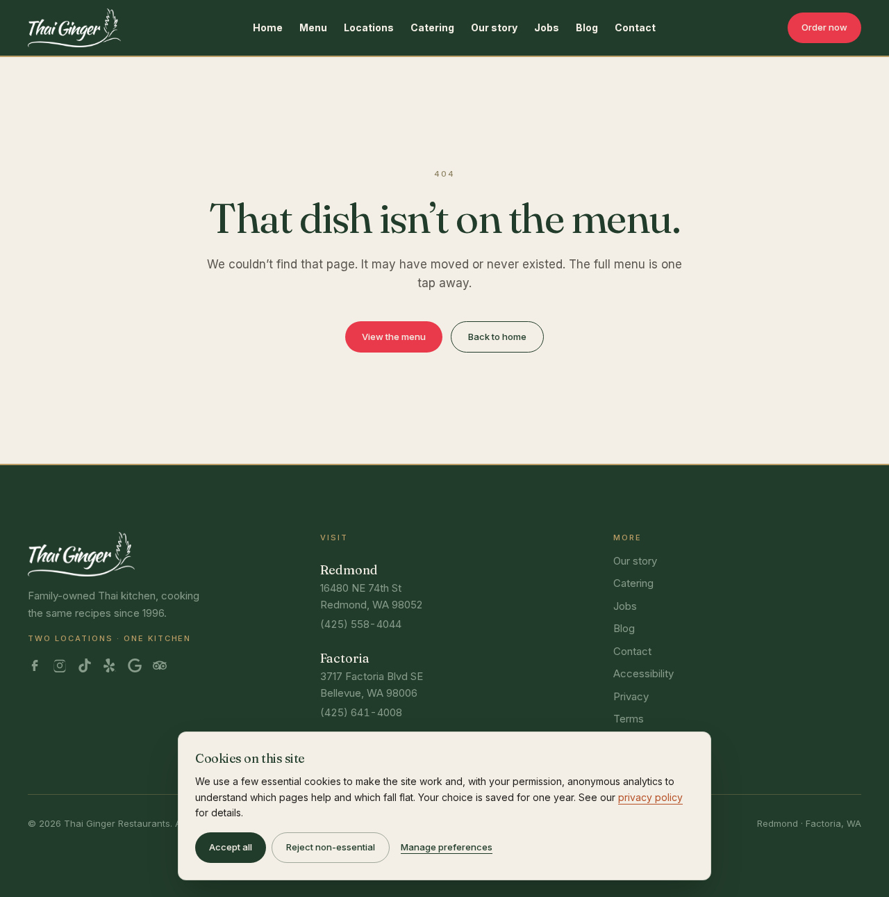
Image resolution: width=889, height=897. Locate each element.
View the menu (394, 336)
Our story (494, 27)
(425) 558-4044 (360, 624)
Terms (628, 718)
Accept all (230, 846)
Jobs (546, 27)
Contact (635, 27)
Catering (432, 27)
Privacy (631, 696)
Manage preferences (446, 846)
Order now (824, 27)
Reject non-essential (330, 846)
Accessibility (643, 673)
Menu (313, 27)
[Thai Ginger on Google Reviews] (135, 665)
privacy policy (650, 797)
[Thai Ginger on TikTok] (85, 665)
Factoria (344, 658)
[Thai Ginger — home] (74, 27)
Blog (587, 27)
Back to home (497, 336)
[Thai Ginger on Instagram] (60, 665)
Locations (369, 27)
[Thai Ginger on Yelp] (110, 665)
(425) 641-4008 (361, 712)
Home (268, 27)
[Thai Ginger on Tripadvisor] (160, 665)
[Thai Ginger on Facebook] (35, 665)
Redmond (349, 570)
